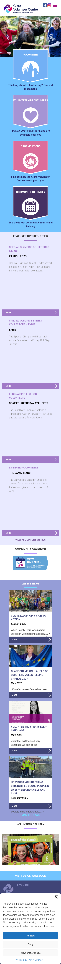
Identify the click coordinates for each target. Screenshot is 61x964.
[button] (56, 897)
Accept (31, 935)
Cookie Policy (21, 960)
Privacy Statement (35, 960)
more (8, 312)
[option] (30, 849)
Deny (30, 944)
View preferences (30, 952)
